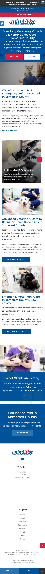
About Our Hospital (11, 131)
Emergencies (22, 525)
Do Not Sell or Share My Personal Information (16, 552)
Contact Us (22, 433)
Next (43, 55)
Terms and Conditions (21, 550)
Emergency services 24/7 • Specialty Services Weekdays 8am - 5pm (22, 3)
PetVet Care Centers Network (25, 562)
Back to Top (34, 554)
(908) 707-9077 (23, 11)
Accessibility (11, 554)
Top (42, 545)
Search (19, 554)
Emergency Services (16, 331)
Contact (14, 57)
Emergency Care (23, 15)
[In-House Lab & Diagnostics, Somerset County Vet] (21, 161)
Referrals (22, 528)
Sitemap (26, 554)
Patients (23, 532)
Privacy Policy (35, 552)
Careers (22, 535)
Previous (1, 55)
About (32, 57)
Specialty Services (15, 259)
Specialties (22, 521)
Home (22, 515)
